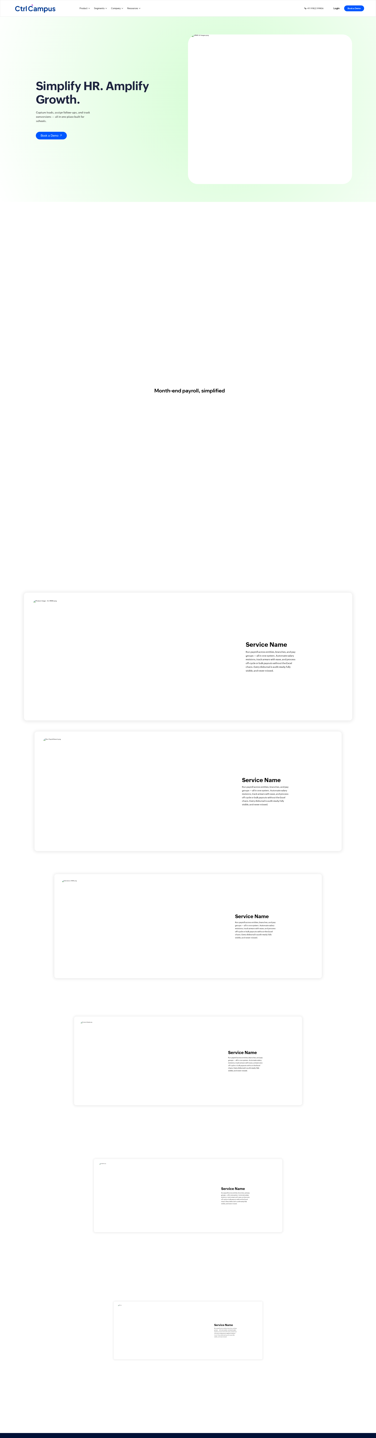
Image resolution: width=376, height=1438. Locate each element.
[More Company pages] (122, 8)
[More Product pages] (89, 8)
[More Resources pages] (139, 8)
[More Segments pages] (106, 8)
